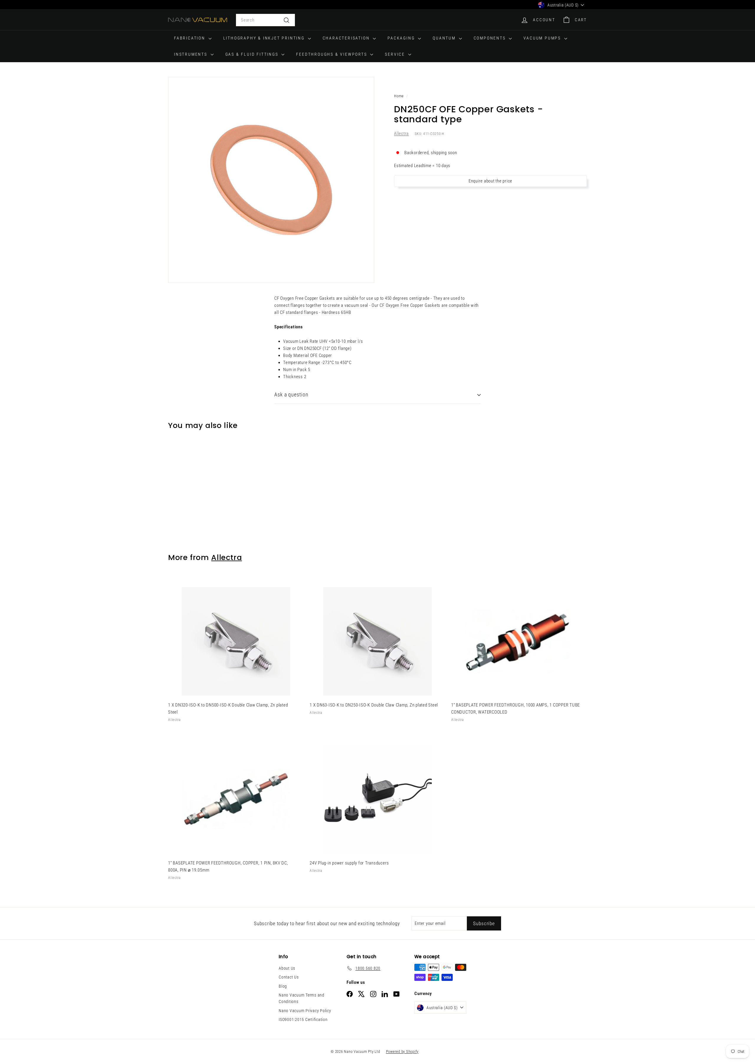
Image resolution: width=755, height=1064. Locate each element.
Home (399, 96)
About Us (287, 968)
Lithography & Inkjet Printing (264, 38)
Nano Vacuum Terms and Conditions (301, 998)
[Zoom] (271, 180)
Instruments (191, 54)
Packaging (402, 38)
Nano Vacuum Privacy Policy (305, 1010)
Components (491, 38)
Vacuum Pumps (542, 38)
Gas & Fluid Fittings (252, 54)
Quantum (445, 38)
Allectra (401, 133)
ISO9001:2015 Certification (303, 1019)
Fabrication (190, 38)
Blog (283, 986)
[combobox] (265, 20)
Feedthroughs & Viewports (332, 54)
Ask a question (291, 394)
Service (395, 54)
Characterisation (347, 38)
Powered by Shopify (402, 1051)
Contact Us (289, 977)
